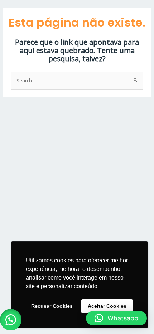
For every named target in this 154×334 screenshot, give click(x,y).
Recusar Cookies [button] (52, 306)
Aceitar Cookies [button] (107, 306)
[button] (10, 319)
